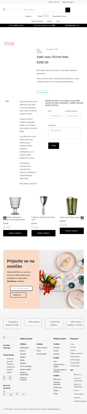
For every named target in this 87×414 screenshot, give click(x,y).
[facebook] (76, 2)
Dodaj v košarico (15, 233)
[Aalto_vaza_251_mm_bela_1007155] (18, 55)
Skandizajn (9, 409)
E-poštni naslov (71, 111)
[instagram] (80, 2)
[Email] (80, 42)
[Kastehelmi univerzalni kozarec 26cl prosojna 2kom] (15, 197)
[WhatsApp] (70, 42)
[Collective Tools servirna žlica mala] (44, 197)
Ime (50, 111)
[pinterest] (83, 2)
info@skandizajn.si (68, 2)
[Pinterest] (76, 42)
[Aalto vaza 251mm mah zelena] (72, 197)
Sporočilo (51, 125)
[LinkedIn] (66, 42)
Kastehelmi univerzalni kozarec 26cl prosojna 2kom (14, 218)
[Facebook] (59, 42)
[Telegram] (73, 42)
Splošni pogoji (35, 409)
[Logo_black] (16, 9)
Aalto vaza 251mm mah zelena (72, 217)
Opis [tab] (7, 101)
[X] (63, 42)
